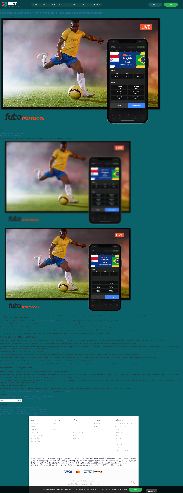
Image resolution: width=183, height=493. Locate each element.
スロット (76, 423)
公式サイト (118, 444)
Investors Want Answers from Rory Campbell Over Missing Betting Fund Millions (24, 409)
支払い (75, 4)
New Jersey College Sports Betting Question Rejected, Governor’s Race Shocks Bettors (26, 396)
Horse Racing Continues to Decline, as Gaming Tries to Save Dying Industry (22, 411)
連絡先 (33, 426)
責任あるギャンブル (37, 441)
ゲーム (75, 429)
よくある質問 (35, 438)
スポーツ (35, 4)
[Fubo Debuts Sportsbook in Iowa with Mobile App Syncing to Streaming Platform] (80, 127)
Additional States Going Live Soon (10, 135)
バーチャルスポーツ (79, 432)
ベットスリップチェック (123, 426)
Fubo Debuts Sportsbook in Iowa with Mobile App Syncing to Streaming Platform (51, 12)
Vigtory (65, 340)
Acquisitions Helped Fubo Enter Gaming (12, 133)
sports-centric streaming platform (45, 321)
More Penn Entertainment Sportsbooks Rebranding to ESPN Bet (19, 408)
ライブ (44, 4)
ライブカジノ (77, 426)
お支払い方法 (119, 432)
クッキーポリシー (121, 489)
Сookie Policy (35, 432)
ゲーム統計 (97, 423)
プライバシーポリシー (38, 435)
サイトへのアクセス (121, 450)
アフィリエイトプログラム (123, 423)
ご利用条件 (34, 429)
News (8, 395)
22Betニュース (120, 435)
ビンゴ (75, 435)
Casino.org (68, 391)
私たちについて (36, 423)
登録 (171, 5)
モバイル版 (118, 429)
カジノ (67, 4)
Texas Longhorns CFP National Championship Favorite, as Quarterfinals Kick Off (24, 415)
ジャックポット (55, 4)
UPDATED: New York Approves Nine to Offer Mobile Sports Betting (20, 398)
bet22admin (3, 17)
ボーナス (84, 4)
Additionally (95, 5)
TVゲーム (76, 438)
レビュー (118, 447)
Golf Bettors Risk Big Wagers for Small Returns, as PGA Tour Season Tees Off (23, 413)
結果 (95, 426)
